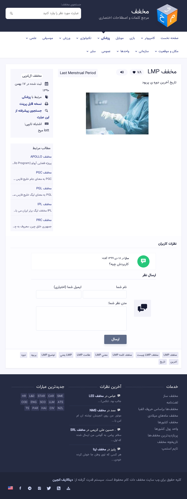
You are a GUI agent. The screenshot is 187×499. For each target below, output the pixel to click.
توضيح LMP (48, 355)
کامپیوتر (150, 38)
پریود (34, 355)
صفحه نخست (169, 38)
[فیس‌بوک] (20, 488)
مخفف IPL (31, 207)
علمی (33, 38)
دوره (23, 355)
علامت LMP (83, 355)
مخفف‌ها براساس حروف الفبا (158, 409)
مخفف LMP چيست (148, 355)
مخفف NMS (98, 410)
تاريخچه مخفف (167, 442)
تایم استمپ (170, 448)
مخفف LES (96, 396)
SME (60, 396)
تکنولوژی (85, 38)
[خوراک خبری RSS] (59, 488)
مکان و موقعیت (168, 51)
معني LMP (101, 355)
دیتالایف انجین (63, 480)
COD (24, 402)
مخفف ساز (170, 396)
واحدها (125, 51)
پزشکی (105, 38)
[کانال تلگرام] (30, 488)
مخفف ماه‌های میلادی (163, 416)
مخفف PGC (31, 175)
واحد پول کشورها (166, 429)
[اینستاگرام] (39, 488)
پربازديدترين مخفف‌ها (163, 435)
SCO (43, 402)
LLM (51, 402)
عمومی (106, 51)
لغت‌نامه (172, 402)
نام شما (121, 287)
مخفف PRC (31, 223)
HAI (43, 408)
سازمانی (144, 51)
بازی (132, 38)
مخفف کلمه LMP (122, 355)
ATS (60, 402)
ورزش (66, 38)
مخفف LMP (170, 355)
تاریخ (162, 362)
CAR (51, 396)
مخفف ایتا (99, 449)
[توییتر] (49, 488)
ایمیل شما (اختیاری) (67, 287)
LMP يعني (66, 355)
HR (24, 396)
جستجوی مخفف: (71, 4)
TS (27, 408)
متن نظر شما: (117, 303)
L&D (31, 396)
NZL (60, 408)
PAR (35, 408)
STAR (41, 396)
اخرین (173, 362)
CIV (52, 408)
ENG (34, 402)
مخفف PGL (31, 191)
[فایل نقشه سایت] (68, 488)
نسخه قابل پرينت (30, 104)
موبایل (120, 38)
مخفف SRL (77, 430)
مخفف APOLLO (31, 159)
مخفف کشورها (168, 422)
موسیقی (47, 38)
